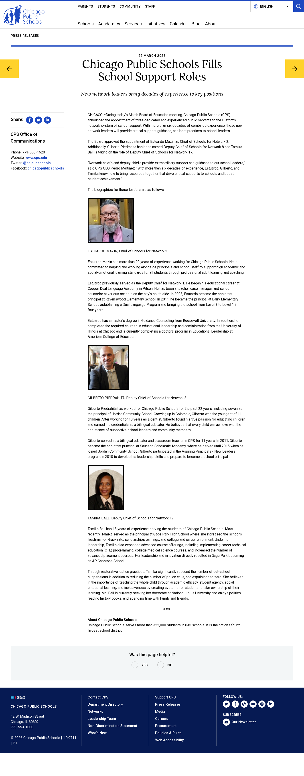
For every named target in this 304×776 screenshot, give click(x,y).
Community (130, 6)
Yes (145, 665)
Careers (161, 719)
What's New (97, 733)
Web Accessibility (169, 740)
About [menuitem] (211, 24)
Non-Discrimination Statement (112, 726)
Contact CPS (98, 697)
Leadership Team (102, 719)
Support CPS (165, 697)
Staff (150, 6)
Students (106, 6)
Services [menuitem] (133, 24)
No (169, 665)
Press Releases (25, 36)
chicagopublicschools (46, 168)
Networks (95, 711)
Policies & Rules (168, 733)
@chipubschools (37, 163)
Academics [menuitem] (109, 24)
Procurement (165, 726)
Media (160, 711)
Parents (85, 6)
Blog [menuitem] (196, 24)
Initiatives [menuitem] (155, 24)
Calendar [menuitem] (178, 24)
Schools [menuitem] (86, 24)
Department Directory (105, 704)
